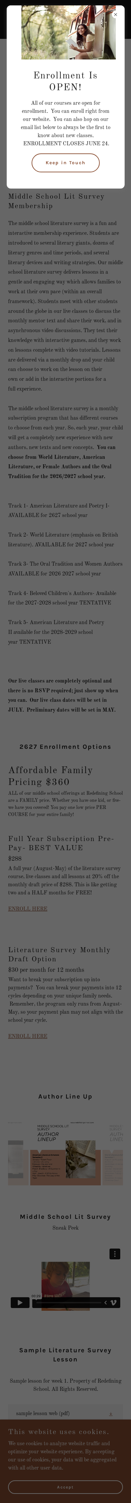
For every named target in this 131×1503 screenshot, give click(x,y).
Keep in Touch (66, 163)
